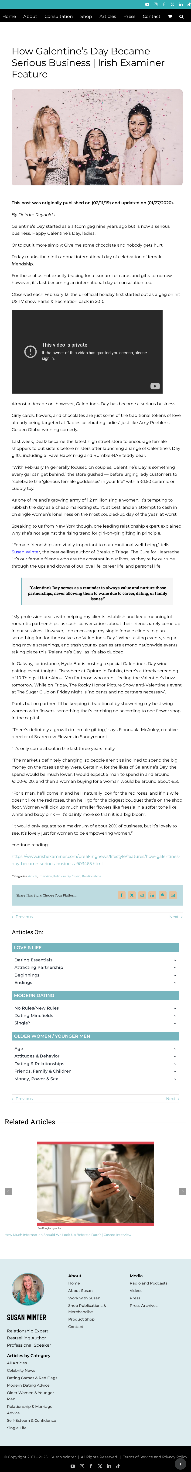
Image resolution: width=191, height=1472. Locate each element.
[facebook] (91, 1466)
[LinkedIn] (152, 895)
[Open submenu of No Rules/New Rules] (176, 1008)
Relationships (91, 876)
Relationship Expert (67, 876)
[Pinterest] (162, 895)
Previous (24, 916)
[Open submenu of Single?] (176, 1023)
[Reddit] (142, 895)
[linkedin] (109, 1466)
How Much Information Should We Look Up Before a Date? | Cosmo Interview (68, 1235)
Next (174, 916)
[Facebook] (121, 895)
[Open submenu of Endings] (176, 982)
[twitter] (100, 1466)
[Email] (173, 895)
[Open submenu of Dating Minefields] (176, 1015)
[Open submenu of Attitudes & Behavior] (176, 1056)
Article (32, 876)
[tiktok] (118, 1466)
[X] (132, 895)
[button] (181, 16)
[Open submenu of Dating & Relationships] (176, 1063)
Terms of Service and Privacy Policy (155, 1457)
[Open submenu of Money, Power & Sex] (176, 1078)
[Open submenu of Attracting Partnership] (176, 967)
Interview (45, 876)
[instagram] (82, 1466)
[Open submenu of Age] (176, 1048)
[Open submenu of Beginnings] (176, 975)
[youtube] (73, 1466)
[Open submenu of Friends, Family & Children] (176, 1071)
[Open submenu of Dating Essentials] (176, 960)
